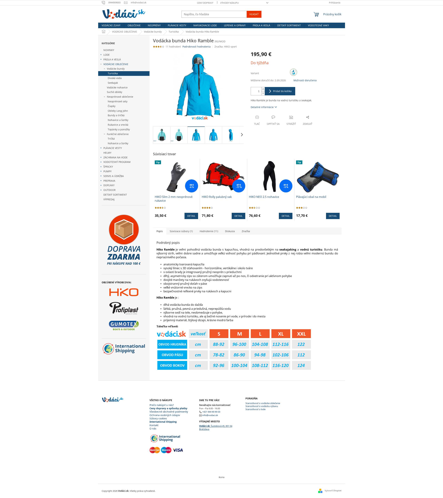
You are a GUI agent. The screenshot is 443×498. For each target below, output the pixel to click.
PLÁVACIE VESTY (112, 148)
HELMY (107, 152)
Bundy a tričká (116, 115)
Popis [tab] (159, 231)
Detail (191, 216)
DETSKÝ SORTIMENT (115, 194)
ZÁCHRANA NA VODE (115, 157)
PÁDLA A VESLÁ (112, 59)
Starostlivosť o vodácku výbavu (261, 406)
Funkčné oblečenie (118, 134)
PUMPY (107, 171)
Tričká (111, 138)
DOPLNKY (109, 185)
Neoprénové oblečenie (120, 96)
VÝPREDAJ (109, 199)
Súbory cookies (158, 418)
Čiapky (111, 106)
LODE (106, 54)
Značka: (225, 46)
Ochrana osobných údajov (165, 415)
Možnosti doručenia (305, 80)
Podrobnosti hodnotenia (196, 46)
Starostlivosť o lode (255, 409)
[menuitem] (111, 25)
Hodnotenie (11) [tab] (209, 231)
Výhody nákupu (229, 2)
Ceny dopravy (205, 2)
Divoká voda (115, 78)
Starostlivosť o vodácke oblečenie (262, 403)
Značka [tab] (246, 231)
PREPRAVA (109, 180)
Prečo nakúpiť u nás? (162, 405)
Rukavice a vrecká (118, 124)
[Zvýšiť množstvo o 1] (263, 89)
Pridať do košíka (282, 91)
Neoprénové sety (117, 101)
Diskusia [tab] (230, 231)
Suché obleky (114, 92)
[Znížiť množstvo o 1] (263, 93)
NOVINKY (108, 50)
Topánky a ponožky (119, 129)
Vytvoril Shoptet (333, 490)
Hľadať (254, 14)
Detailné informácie (262, 107)
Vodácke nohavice (117, 87)
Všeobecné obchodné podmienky (169, 411)
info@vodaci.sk (210, 415)
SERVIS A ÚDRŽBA (113, 176)
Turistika (113, 73)
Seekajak (113, 82)
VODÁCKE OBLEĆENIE (115, 64)
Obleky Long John (118, 110)
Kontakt (154, 425)
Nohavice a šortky (118, 120)
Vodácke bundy (116, 68)
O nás (153, 428)
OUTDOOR (109, 190)
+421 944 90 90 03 (211, 411)
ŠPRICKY (108, 166)
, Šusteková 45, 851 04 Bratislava (215, 427)
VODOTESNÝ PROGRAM (117, 162)
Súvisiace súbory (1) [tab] (181, 231)
